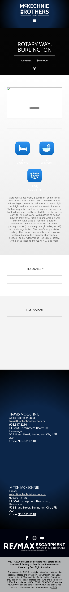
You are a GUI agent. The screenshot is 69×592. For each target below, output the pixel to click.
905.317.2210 (18, 424)
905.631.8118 (27, 441)
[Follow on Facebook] (27, 538)
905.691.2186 (18, 497)
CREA (54, 587)
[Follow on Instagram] (34, 538)
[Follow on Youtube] (42, 538)
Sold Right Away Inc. (40, 567)
